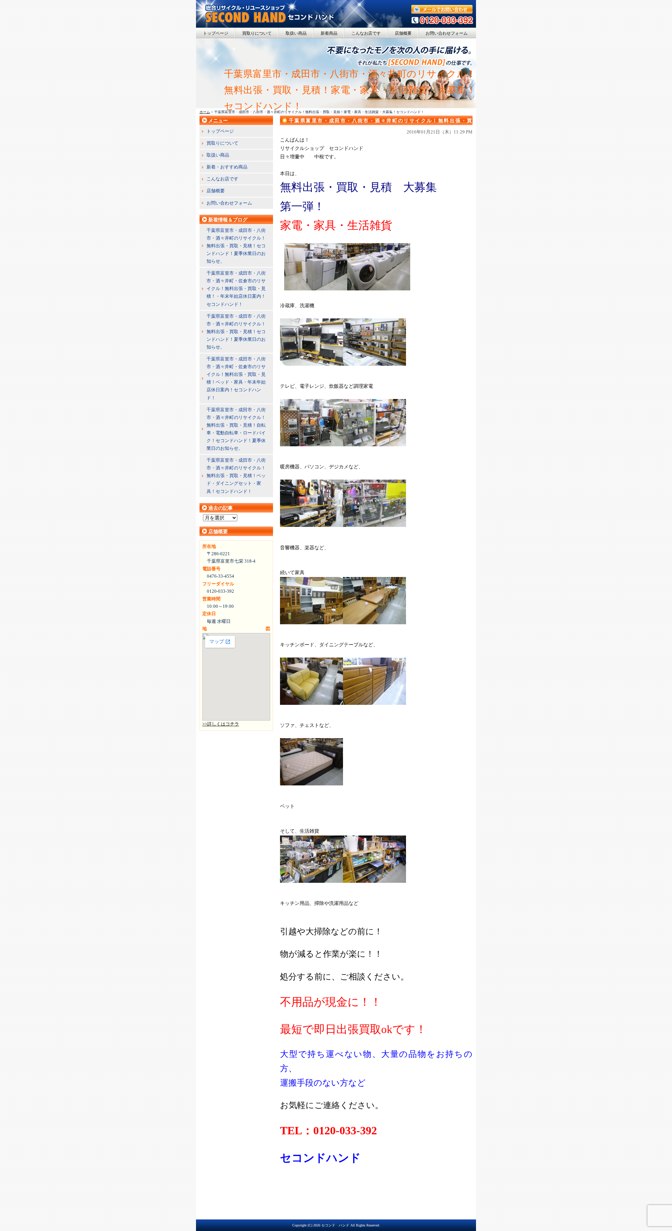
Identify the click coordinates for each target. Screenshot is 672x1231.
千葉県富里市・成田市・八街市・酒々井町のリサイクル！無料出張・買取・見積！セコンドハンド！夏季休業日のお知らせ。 (236, 246)
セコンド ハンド (335, 1225)
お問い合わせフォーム (447, 33)
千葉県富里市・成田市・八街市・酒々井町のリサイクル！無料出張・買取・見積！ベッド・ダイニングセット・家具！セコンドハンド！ (236, 476)
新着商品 (329, 33)
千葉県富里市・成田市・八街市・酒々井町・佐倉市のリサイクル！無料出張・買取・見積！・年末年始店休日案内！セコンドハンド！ (236, 288)
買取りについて (257, 33)
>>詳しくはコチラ (220, 724)
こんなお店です (366, 33)
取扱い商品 (296, 33)
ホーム (205, 112)
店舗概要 (403, 33)
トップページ (215, 33)
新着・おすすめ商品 (226, 167)
